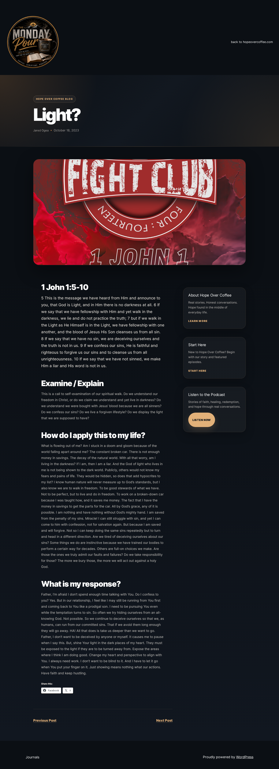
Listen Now (201, 420)
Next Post (164, 720)
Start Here (197, 370)
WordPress (244, 757)
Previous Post (44, 720)
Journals (32, 757)
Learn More (197, 320)
